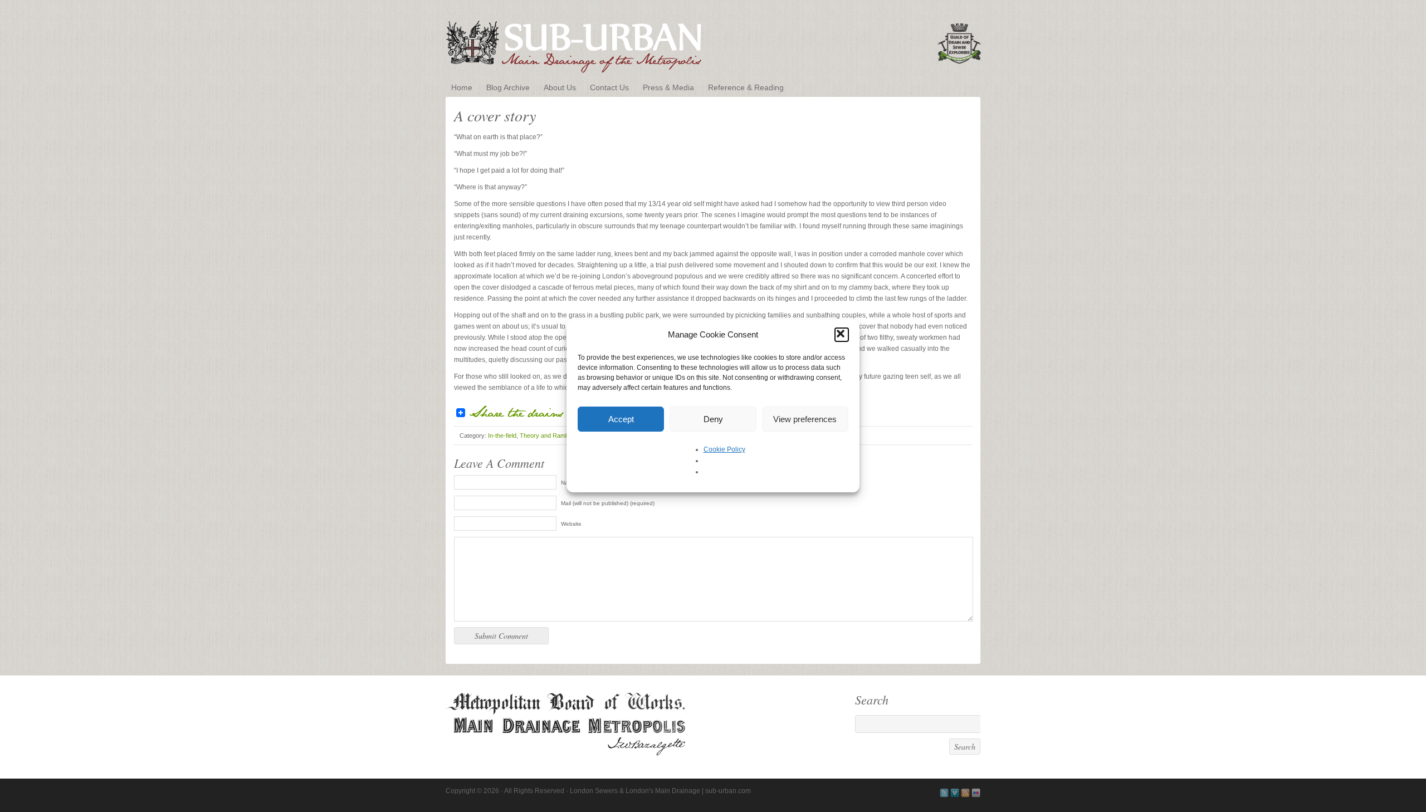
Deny (713, 419)
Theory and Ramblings (550, 435)
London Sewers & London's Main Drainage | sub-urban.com (713, 40)
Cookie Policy (724, 449)
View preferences (805, 419)
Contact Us (609, 87)
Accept (621, 419)
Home (461, 87)
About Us (560, 87)
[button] (841, 334)
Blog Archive (508, 87)
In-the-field (502, 435)
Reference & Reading (746, 87)
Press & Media (668, 87)
